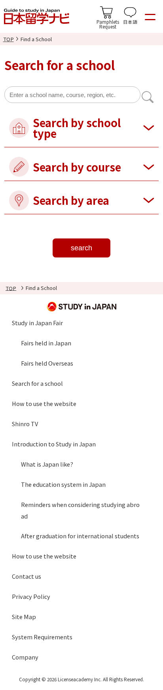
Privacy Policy (31, 596)
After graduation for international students (80, 536)
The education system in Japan (63, 484)
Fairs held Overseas (47, 363)
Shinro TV (25, 423)
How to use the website (44, 403)
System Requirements (42, 637)
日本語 (130, 22)
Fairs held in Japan (46, 343)
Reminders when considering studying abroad (80, 510)
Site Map (24, 616)
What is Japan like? (47, 464)
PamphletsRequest (108, 24)
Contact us (26, 576)
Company (25, 657)
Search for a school (37, 383)
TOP (8, 39)
